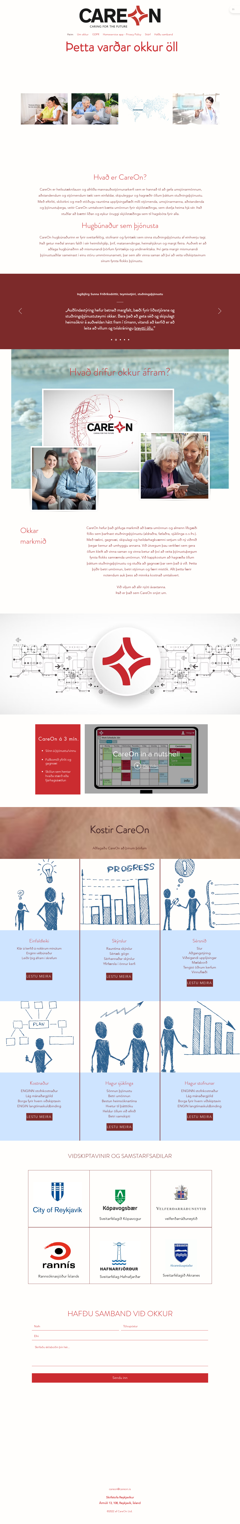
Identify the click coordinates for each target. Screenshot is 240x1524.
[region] (57, 759)
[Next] (219, 311)
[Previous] (20, 311)
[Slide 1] (111, 339)
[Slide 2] (115, 339)
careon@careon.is (120, 1489)
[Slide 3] (119, 339)
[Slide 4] (124, 340)
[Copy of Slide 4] (128, 339)
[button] (39, 976)
